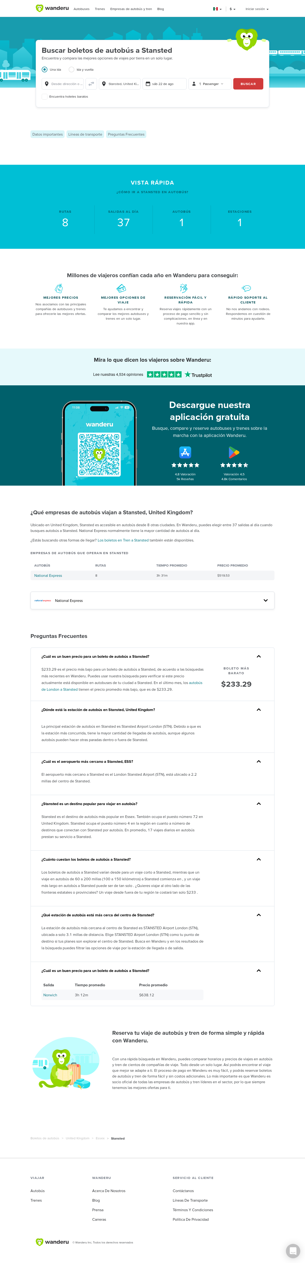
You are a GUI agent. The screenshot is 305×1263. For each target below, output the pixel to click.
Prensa (97, 1210)
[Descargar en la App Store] (185, 452)
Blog (160, 9)
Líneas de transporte (85, 134)
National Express (48, 575)
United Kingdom (77, 1138)
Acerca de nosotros (108, 1191)
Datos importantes (47, 134)
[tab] (55, 72)
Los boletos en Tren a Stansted (123, 540)
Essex (100, 1138)
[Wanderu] (52, 8)
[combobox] (62, 83)
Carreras (99, 1219)
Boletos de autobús (44, 1138)
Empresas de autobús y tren (131, 9)
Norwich (50, 995)
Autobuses (82, 9)
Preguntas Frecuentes (126, 134)
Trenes (100, 9)
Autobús (37, 1191)
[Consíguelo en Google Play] (234, 452)
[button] (217, 8)
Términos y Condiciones (193, 1210)
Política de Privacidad (191, 1219)
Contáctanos (183, 1191)
